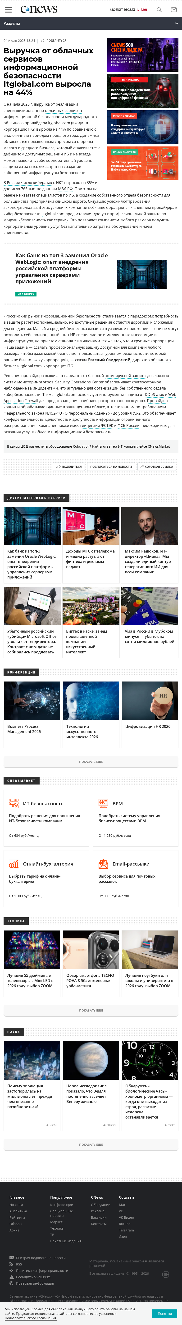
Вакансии (99, 1217)
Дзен (123, 1236)
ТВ (52, 1234)
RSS (19, 1264)
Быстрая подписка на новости (41, 1258)
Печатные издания (66, 1241)
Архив (14, 1230)
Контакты (99, 1224)
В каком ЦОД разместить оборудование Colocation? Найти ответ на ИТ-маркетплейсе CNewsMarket (88, 446)
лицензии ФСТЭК (97, 425)
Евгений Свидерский (109, 359)
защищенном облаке (85, 406)
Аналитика (18, 1211)
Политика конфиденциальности (42, 1270)
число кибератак (36, 182)
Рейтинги (17, 1217)
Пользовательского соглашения (31, 1318)
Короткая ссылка (159, 467)
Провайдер (157, 400)
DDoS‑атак (154, 394)
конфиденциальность (23, 419)
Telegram (126, 1230)
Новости (16, 1204)
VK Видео (126, 1217)
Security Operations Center (79, 382)
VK (121, 1211)
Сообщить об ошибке (33, 1277)
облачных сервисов (63, 110)
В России (12, 182)
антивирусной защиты (125, 375)
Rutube (125, 1224)
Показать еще (91, 761)
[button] (159, 10)
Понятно (165, 1313)
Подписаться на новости (111, 467)
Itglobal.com (53, 213)
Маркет (56, 1222)
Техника (57, 1228)
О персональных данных (87, 413)
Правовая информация (35, 1283)
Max (122, 1204)
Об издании (100, 1204)
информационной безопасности (71, 316)
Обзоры (15, 1224)
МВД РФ (65, 188)
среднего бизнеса (38, 147)
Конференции (61, 1204)
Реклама (98, 1211)
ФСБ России (129, 425)
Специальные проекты (61, 1213)
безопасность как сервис (43, 220)
